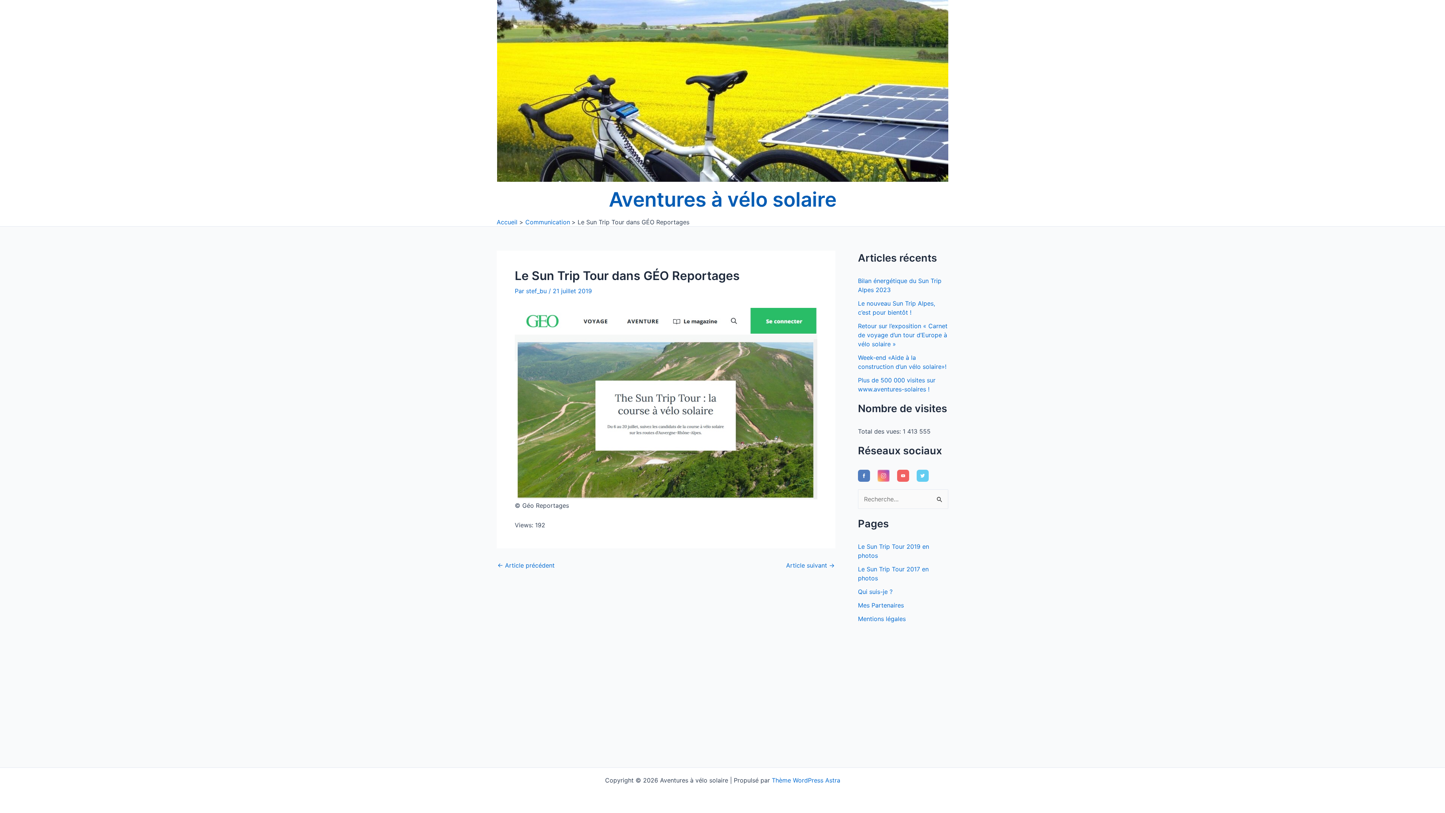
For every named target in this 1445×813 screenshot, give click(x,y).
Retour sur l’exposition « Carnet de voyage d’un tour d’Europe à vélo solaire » (903, 335)
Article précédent (526, 565)
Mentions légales (882, 619)
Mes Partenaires (881, 605)
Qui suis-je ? (875, 591)
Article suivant (810, 565)
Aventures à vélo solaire (723, 199)
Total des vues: (880, 431)
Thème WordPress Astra (806, 780)
